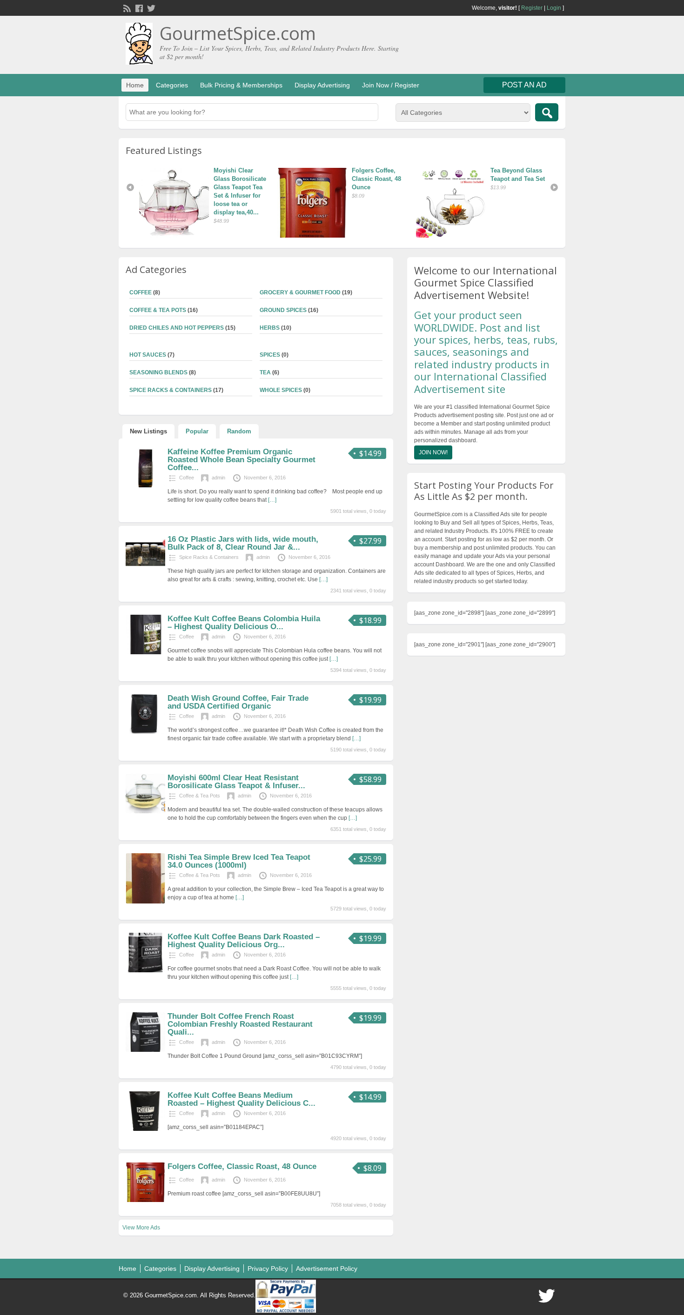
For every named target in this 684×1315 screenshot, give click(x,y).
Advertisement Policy (326, 1268)
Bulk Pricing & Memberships (241, 85)
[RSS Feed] (126, 7)
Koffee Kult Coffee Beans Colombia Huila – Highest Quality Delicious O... (244, 622)
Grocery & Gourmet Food (300, 292)
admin (218, 477)
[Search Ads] (546, 112)
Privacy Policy (268, 1268)
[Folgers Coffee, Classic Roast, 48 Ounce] (218, 203)
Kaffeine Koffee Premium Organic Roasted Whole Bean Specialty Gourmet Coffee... (241, 459)
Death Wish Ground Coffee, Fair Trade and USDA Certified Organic (238, 702)
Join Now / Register (390, 85)
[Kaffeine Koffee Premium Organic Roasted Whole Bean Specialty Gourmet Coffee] (145, 485)
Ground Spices (283, 310)
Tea (265, 372)
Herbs (270, 328)
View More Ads (141, 1227)
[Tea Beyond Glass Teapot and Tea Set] (356, 203)
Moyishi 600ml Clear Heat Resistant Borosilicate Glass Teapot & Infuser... (236, 781)
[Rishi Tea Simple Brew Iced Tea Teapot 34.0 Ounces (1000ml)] (145, 901)
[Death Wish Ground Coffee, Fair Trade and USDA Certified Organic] (145, 732)
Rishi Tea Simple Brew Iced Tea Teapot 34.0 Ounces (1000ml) (239, 861)
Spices (270, 355)
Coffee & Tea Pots (157, 310)
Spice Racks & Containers (170, 390)
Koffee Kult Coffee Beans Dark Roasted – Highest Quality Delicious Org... (244, 940)
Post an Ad (524, 85)
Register (532, 8)
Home (135, 85)
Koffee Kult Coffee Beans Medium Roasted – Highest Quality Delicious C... (241, 1099)
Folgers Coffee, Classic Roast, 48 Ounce (281, 179)
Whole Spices (281, 390)
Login (554, 8)
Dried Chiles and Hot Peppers (176, 328)
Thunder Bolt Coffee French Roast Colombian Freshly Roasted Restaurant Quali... (240, 1024)
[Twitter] (150, 7)
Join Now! (433, 452)
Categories (172, 85)
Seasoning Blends (158, 372)
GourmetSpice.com (238, 33)
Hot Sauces (147, 355)
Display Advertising (322, 85)
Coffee (140, 292)
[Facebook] (138, 7)
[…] (272, 500)
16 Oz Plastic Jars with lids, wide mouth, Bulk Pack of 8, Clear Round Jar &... (243, 543)
